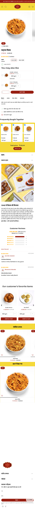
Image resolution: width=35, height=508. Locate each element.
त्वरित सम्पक (5, 474)
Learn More (12, 78)
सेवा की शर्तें (30, 502)
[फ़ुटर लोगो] (7, 465)
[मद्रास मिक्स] (17, 381)
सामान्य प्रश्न (4, 160)
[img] (4, 253)
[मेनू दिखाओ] (2, 7)
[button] (5, 56)
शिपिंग (2, 155)
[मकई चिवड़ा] (15, 343)
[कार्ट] (32, 7)
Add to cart (17, 148)
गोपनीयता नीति (24, 502)
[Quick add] (1, 355)
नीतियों (3, 479)
